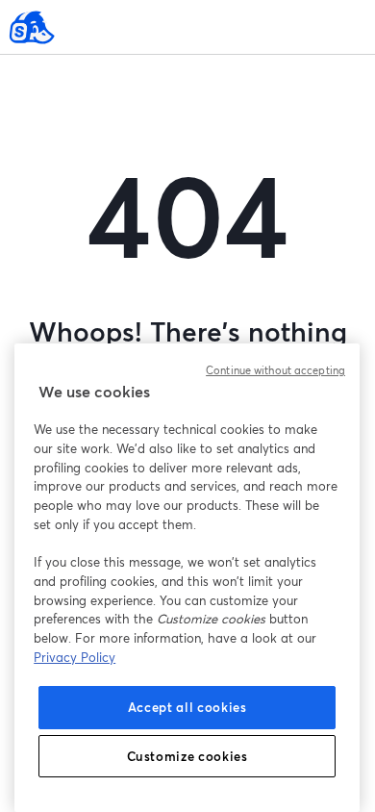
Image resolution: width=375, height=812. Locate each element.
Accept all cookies (187, 707)
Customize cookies (187, 756)
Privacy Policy (74, 657)
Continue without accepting (275, 370)
